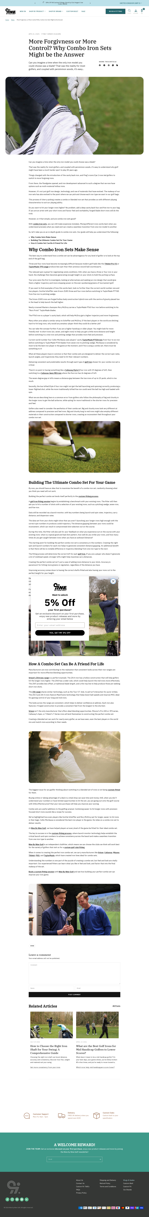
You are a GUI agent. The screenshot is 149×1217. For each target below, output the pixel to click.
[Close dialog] (113, 581)
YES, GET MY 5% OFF (60, 633)
